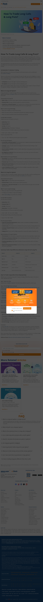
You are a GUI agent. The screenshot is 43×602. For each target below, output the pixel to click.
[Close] (35, 289)
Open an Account (27, 308)
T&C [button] (13, 311)
